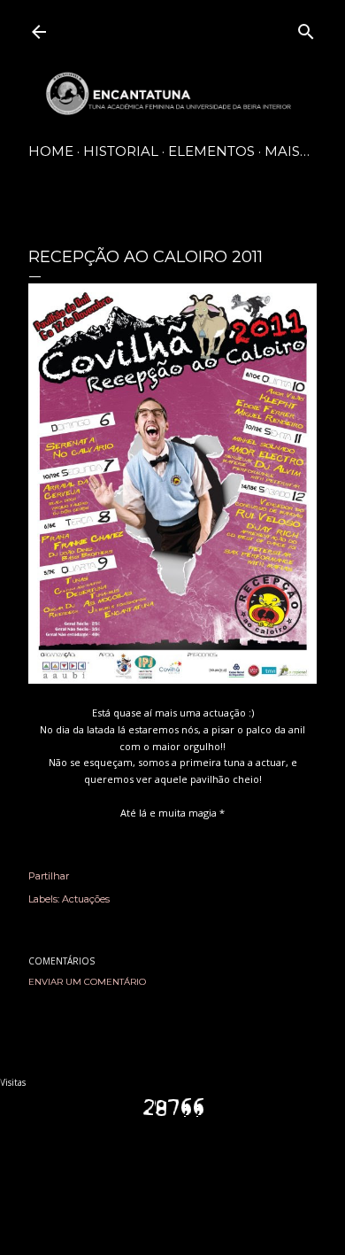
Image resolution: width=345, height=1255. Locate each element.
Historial (120, 151)
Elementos (211, 151)
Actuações (86, 899)
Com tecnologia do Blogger (187, 1175)
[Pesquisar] (306, 28)
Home (50, 151)
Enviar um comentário (87, 982)
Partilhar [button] (48, 876)
